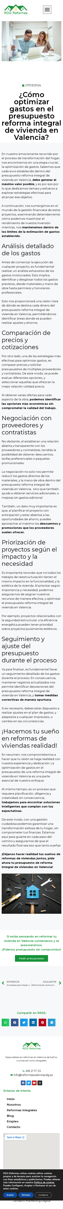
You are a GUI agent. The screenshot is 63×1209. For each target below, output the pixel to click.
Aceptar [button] (10, 1195)
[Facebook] (23, 1083)
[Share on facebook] (14, 1022)
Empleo (12, 1121)
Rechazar (26, 1195)
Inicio (11, 1099)
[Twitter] (28, 1083)
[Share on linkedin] (33, 1022)
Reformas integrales (22, 1110)
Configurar (43, 1195)
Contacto (13, 1127)
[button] (47, 9)
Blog (10, 1115)
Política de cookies (44, 1182)
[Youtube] (34, 1083)
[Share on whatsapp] (5, 1022)
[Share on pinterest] (42, 1022)
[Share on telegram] (51, 1022)
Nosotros (14, 1104)
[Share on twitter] (24, 1022)
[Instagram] (39, 1083)
